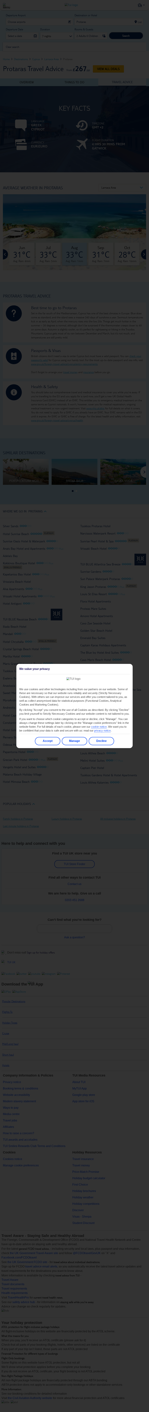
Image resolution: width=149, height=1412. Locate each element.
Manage (74, 740)
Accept (48, 740)
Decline (101, 740)
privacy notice (102, 730)
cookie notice (99, 726)
